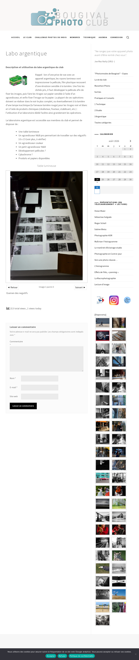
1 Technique (99, 104)
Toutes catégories (102, 122)
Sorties (97, 92)
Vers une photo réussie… (106, 260)
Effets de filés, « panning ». (106, 272)
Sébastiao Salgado (103, 217)
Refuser (62, 656)
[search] (126, 37)
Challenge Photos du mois (51, 37)
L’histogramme (101, 266)
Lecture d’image (101, 284)
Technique (89, 37)
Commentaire (15, 343)
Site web (14, 396)
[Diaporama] (100, 314)
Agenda (103, 37)
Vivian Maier (99, 211)
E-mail (13, 387)
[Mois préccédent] (97, 141)
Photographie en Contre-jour (108, 253)
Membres (75, 37)
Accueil (15, 37)
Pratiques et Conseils (104, 98)
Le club (27, 37)
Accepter (51, 656)
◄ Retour (12, 287)
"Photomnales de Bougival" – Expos (111, 73)
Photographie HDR (103, 235)
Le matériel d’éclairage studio (108, 247)
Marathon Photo (102, 85)
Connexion (116, 37)
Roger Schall (100, 223)
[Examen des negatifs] (47, 226)
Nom (13, 378)
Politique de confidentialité (82, 656)
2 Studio (98, 110)
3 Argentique (100, 116)
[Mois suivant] (130, 141)
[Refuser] (135, 654)
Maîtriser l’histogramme (105, 241)
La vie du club (100, 79)
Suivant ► (80, 287)
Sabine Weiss (100, 229)
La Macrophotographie (105, 278)
